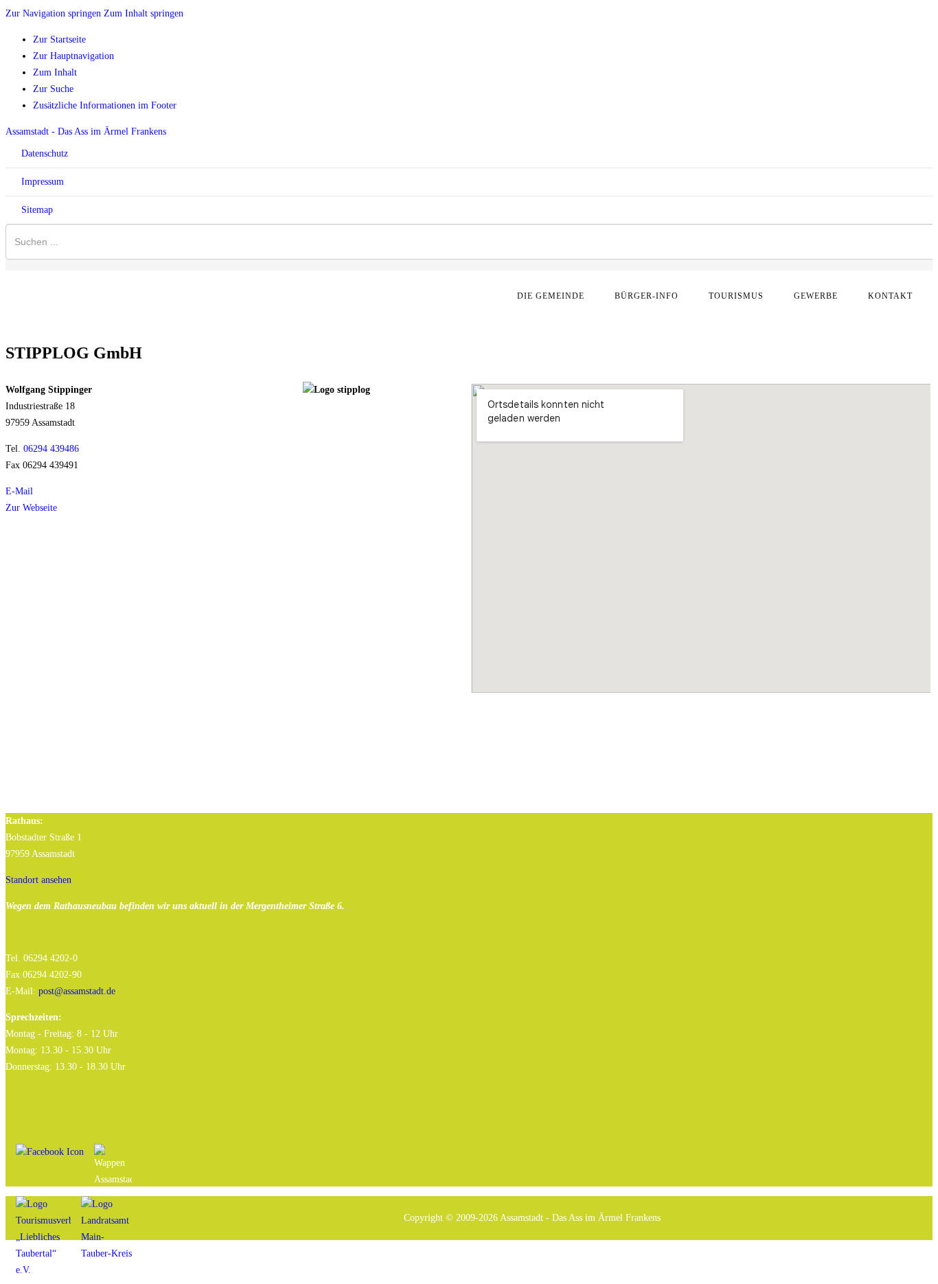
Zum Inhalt (55, 72)
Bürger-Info (646, 296)
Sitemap (36, 210)
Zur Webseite (31, 508)
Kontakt (890, 296)
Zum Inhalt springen (143, 13)
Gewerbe (816, 296)
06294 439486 (51, 449)
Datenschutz (43, 153)
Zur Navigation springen (53, 13)
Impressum (41, 181)
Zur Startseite (59, 39)
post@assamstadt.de (76, 991)
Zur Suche (53, 89)
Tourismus (736, 296)
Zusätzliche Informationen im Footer (104, 105)
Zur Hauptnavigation (73, 56)
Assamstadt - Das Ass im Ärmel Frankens (85, 131)
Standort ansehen (38, 880)
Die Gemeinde (550, 296)
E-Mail (19, 491)
